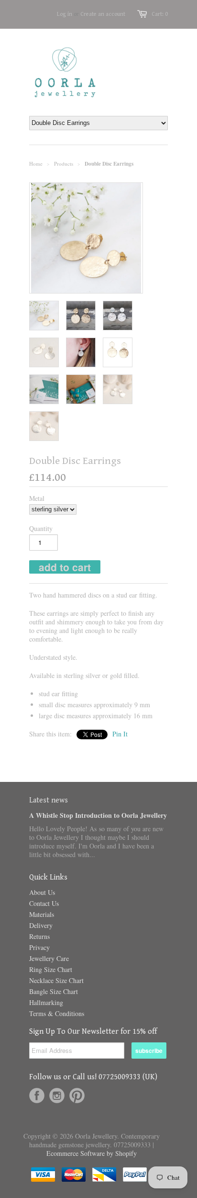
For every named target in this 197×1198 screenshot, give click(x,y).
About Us (42, 892)
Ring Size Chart (50, 969)
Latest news (48, 800)
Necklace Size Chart (56, 980)
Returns (39, 936)
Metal (36, 498)
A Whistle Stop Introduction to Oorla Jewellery (98, 815)
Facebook (36, 1095)
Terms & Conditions (56, 1013)
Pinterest (77, 1095)
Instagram (57, 1095)
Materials (41, 914)
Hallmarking (46, 1002)
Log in (64, 14)
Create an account (102, 14)
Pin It (120, 733)
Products (63, 163)
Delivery (41, 925)
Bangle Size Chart (53, 991)
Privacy (39, 947)
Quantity (41, 528)
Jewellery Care (49, 958)
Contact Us (44, 903)
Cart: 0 (160, 14)
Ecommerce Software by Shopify (91, 1153)
